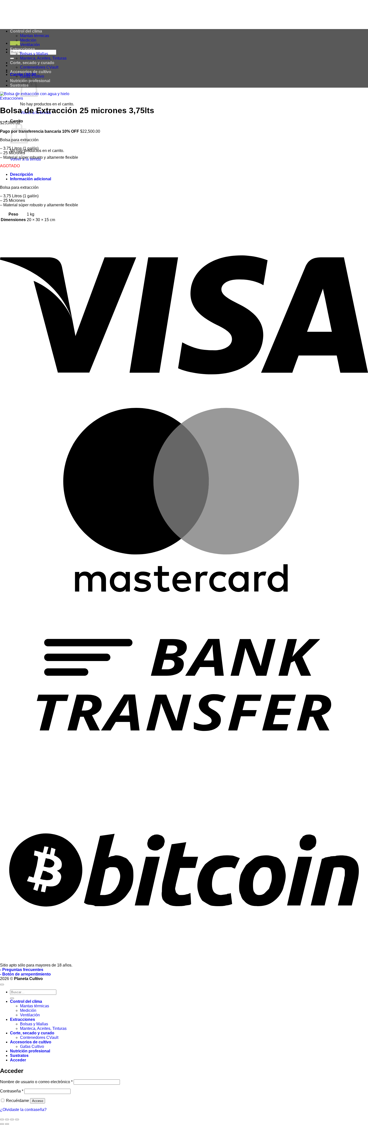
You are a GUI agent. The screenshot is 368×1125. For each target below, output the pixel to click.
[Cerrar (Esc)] (17, 1119)
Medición (28, 40)
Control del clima (26, 1001)
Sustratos (19, 85)
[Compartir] (12, 1119)
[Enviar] (12, 58)
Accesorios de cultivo (30, 72)
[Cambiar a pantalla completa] (7, 1119)
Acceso (37, 1101)
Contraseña (11, 1091)
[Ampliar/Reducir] (2, 1119)
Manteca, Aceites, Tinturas (43, 58)
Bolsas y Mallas (34, 54)
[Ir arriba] (2, 984)
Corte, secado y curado (32, 63)
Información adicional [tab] (30, 179)
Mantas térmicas (34, 1006)
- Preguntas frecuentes (21, 970)
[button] (15, 43)
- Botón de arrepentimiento (25, 974)
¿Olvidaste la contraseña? (23, 1109)
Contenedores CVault (39, 67)
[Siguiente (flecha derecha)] (7, 1124)
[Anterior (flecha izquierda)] (2, 1124)
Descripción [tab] (21, 174)
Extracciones (22, 49)
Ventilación (30, 45)
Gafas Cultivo (32, 76)
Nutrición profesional (30, 1051)
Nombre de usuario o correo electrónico (36, 1082)
